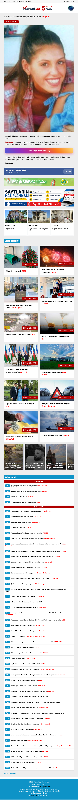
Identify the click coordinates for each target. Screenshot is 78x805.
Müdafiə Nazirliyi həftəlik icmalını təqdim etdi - (27, 757)
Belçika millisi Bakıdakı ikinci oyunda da (28, 724)
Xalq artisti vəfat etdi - (18, 527)
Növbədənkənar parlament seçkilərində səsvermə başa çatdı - (34, 642)
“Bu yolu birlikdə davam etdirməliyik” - (26, 607)
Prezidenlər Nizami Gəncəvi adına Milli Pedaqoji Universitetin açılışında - (36, 620)
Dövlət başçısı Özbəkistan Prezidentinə (27, 707)
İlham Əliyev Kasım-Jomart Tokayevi (25, 631)
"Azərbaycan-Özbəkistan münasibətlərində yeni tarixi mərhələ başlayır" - (35, 545)
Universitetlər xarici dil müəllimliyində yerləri (27, 491)
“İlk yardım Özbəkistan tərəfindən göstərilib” (24, 602)
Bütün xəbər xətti (10, 774)
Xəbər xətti (14, 2)
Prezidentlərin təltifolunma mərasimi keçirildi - (28, 511)
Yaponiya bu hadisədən (19, 496)
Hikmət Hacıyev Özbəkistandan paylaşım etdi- (27, 653)
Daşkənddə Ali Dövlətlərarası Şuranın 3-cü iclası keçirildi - (33, 578)
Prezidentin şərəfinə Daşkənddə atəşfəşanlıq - (27, 533)
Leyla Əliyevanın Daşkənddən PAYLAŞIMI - (25, 664)
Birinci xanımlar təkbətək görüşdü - (23, 647)
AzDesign (34, 795)
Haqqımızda (23, 2)
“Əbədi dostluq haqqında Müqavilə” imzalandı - (28, 718)
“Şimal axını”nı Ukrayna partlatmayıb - (25, 596)
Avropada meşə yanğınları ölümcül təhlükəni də (29, 562)
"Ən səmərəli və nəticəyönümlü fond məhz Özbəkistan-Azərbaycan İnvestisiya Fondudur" (35, 590)
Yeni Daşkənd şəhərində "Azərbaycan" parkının (30, 538)
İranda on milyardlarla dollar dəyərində (24, 680)
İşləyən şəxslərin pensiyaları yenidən (27, 485)
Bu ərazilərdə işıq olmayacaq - (23, 522)
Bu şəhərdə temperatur (24, 740)
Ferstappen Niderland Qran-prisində (23, 502)
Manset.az (9, 142)
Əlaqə (29, 2)
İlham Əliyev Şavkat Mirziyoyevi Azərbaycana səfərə (30, 691)
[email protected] (44, 787)
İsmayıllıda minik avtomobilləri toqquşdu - (30, 669)
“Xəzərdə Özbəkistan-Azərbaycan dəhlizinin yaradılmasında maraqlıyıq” (33, 702)
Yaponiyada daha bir (20, 658)
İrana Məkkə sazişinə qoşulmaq (24, 729)
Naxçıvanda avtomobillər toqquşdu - (28, 573)
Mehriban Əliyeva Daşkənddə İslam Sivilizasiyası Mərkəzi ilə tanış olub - (36, 551)
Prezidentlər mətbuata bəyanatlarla (25, 625)
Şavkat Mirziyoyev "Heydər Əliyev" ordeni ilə (28, 751)
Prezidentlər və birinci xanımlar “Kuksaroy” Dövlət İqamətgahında (39, 746)
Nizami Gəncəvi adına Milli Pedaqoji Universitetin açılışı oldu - (33, 556)
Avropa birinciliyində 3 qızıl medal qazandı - (26, 567)
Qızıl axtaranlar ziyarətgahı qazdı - (26, 584)
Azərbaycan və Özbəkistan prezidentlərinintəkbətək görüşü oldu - (34, 735)
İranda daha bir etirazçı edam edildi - (23, 762)
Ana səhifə (7, 2)
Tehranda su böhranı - (25, 636)
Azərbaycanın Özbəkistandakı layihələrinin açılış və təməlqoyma (36, 675)
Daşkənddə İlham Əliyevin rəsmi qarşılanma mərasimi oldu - (32, 768)
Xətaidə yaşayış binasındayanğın (25, 516)
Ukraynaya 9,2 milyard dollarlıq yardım (26, 685)
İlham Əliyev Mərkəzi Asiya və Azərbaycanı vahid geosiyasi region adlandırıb (35, 713)
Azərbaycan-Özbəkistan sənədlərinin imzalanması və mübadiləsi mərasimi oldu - (36, 614)
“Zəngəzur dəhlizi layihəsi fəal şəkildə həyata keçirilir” (27, 696)
